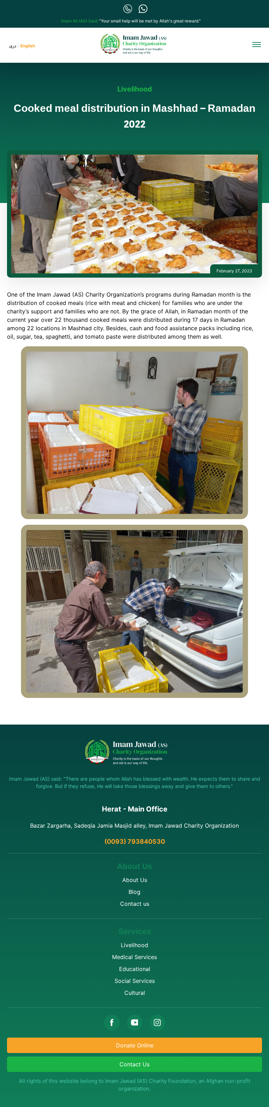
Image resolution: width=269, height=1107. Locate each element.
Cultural (134, 992)
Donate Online (134, 1045)
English (27, 45)
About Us (134, 879)
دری (12, 45)
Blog (134, 891)
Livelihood (134, 89)
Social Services (135, 980)
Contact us (134, 903)
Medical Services (134, 956)
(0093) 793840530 (134, 841)
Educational (134, 968)
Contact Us (134, 1064)
